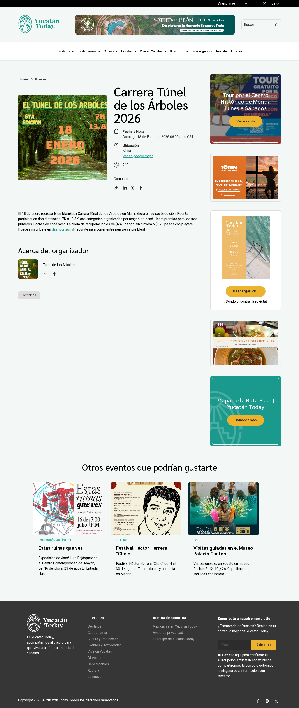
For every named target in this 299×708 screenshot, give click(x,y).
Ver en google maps (138, 156)
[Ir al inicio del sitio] (38, 32)
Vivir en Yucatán (151, 51)
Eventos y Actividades (105, 645)
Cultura (109, 51)
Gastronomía (97, 633)
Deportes (29, 295)
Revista (221, 51)
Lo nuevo (95, 677)
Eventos (127, 51)
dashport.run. (61, 229)
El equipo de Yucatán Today (174, 639)
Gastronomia (87, 51)
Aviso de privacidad (168, 633)
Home (24, 79)
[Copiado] (116, 189)
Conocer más (245, 420)
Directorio (177, 51)
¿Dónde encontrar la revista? (245, 301)
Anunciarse (226, 3)
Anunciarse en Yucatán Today (175, 626)
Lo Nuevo (237, 51)
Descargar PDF (245, 291)
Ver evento (245, 121)
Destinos (64, 51)
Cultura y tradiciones (103, 639)
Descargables (202, 51)
